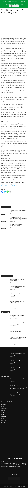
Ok (10, 6)
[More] (12, 19)
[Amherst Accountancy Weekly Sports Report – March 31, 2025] (5, 303)
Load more (14, 308)
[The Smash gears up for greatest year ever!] (5, 212)
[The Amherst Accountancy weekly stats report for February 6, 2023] (5, 324)
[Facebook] (9, 19)
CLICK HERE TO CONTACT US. (7, 469)
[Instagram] (14, 478)
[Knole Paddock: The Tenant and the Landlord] (5, 317)
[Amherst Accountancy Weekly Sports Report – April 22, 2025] (5, 288)
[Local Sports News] (14, 442)
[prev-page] (2, 231)
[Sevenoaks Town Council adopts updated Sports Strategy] (5, 226)
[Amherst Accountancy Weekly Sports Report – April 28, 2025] (5, 281)
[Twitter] (6, 19)
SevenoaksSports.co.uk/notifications (9, 185)
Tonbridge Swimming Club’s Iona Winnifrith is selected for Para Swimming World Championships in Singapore (18, 218)
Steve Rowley (4, 15)
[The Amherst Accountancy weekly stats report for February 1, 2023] (5, 332)
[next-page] (4, 231)
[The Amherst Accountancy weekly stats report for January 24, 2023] (5, 339)
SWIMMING (3, 221)
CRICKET (3, 214)
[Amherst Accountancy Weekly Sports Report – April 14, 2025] (5, 296)
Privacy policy (15, 6)
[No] (26, 4)
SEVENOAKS (3, 228)
